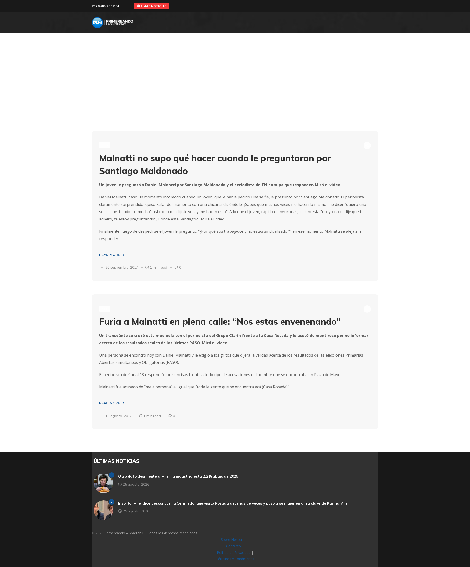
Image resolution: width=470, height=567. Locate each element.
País (105, 145)
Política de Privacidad (233, 552)
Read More (109, 255)
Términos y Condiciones (235, 558)
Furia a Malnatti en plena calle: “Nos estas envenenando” (220, 321)
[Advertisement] (235, 92)
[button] (151, 6)
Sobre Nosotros (233, 539)
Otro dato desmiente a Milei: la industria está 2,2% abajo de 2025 (178, 476)
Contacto (233, 546)
